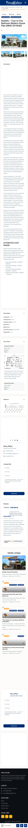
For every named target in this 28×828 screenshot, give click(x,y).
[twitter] (6, 816)
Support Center (5, 805)
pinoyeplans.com (9, 456)
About (2, 800)
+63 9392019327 (7, 790)
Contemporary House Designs (9, 651)
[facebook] (2, 816)
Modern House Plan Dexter (10, 572)
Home (2, 7)
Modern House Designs (7, 598)
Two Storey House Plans (19, 623)
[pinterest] (10, 816)
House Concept (19, 7)
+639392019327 (9, 451)
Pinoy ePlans (8, 446)
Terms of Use (4, 808)
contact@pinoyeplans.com (11, 453)
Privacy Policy (4, 803)
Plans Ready (5, 8)
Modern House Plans (9, 7)
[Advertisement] (14, 80)
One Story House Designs (19, 598)
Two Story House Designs (8, 625)
